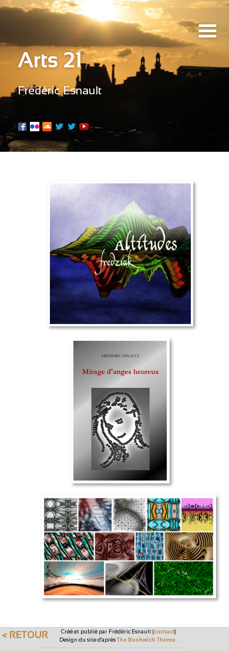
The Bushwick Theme (146, 639)
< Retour (25, 634)
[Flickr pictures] (34, 125)
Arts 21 (50, 60)
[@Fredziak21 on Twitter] (59, 125)
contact (164, 631)
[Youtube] (84, 125)
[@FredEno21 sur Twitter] (71, 125)
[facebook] (22, 125)
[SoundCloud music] (47, 125)
